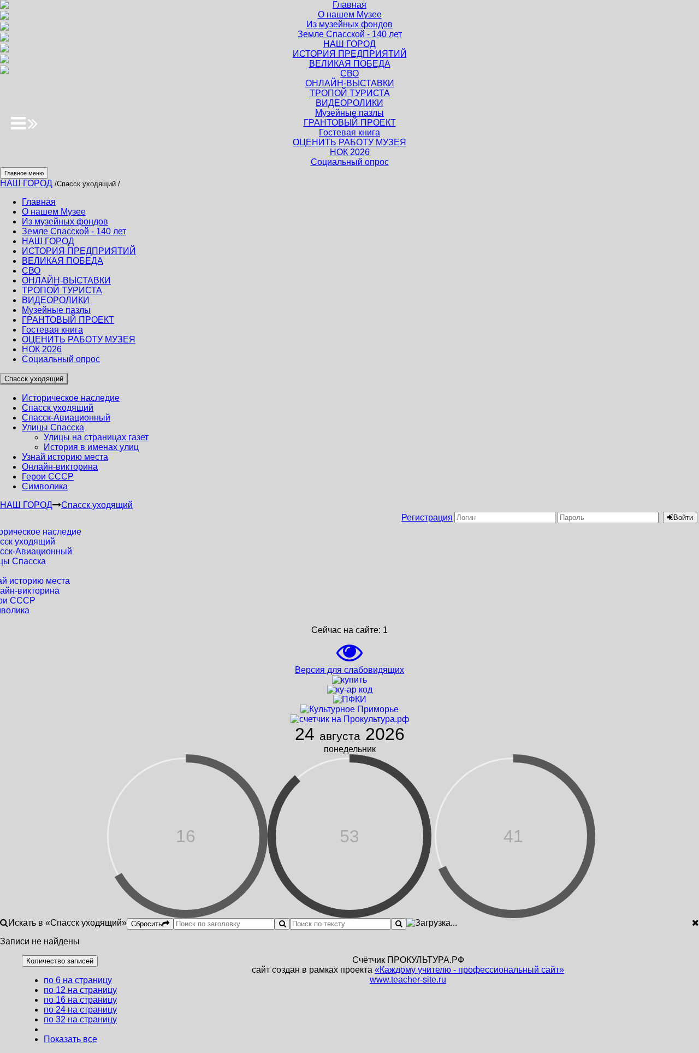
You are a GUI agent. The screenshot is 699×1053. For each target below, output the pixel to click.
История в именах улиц (91, 447)
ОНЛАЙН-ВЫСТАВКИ (66, 280)
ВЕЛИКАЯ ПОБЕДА (62, 260)
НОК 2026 (42, 349)
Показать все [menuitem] (70, 1039)
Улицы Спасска (53, 427)
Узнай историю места (65, 457)
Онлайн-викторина (60, 466)
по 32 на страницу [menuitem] (80, 1019)
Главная (39, 201)
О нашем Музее (54, 211)
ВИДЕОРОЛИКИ (56, 300)
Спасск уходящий (33, 379)
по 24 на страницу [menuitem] (80, 1009)
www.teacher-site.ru (408, 979)
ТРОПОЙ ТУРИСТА (62, 290)
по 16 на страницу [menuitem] (80, 999)
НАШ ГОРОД (26, 183)
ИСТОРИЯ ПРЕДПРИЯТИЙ (79, 251)
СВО (31, 270)
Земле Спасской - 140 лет (74, 231)
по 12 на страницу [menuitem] (80, 990)
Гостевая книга (52, 329)
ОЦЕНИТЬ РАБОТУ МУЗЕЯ (78, 339)
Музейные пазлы (56, 310)
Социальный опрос (61, 359)
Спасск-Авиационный (66, 417)
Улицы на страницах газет (96, 437)
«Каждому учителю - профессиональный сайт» (469, 969)
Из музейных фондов (65, 221)
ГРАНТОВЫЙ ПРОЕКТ (68, 319)
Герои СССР (48, 476)
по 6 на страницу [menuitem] (78, 980)
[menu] (69, 1009)
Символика (45, 486)
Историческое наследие (71, 398)
